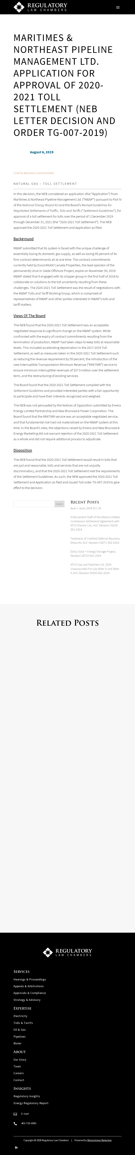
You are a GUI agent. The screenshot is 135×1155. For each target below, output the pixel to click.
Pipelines (20, 1036)
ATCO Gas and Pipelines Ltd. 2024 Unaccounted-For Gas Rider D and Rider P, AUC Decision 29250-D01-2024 (94, 569)
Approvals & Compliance (30, 993)
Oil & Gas (20, 1029)
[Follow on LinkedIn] (16, 1147)
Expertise (22, 1008)
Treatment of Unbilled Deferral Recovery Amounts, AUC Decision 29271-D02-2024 (66, 896)
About (20, 1052)
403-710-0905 (28, 1123)
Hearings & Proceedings (30, 979)
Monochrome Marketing (99, 1140)
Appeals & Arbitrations (29, 986)
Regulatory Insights (27, 1096)
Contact (19, 1080)
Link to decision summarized (34, 173)
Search (59, 503)
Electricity (20, 1016)
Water (18, 1043)
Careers (19, 1073)
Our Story (20, 1059)
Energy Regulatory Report (31, 1103)
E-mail (25, 1113)
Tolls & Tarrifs (23, 1023)
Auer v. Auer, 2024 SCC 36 (85, 508)
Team (17, 1066)
